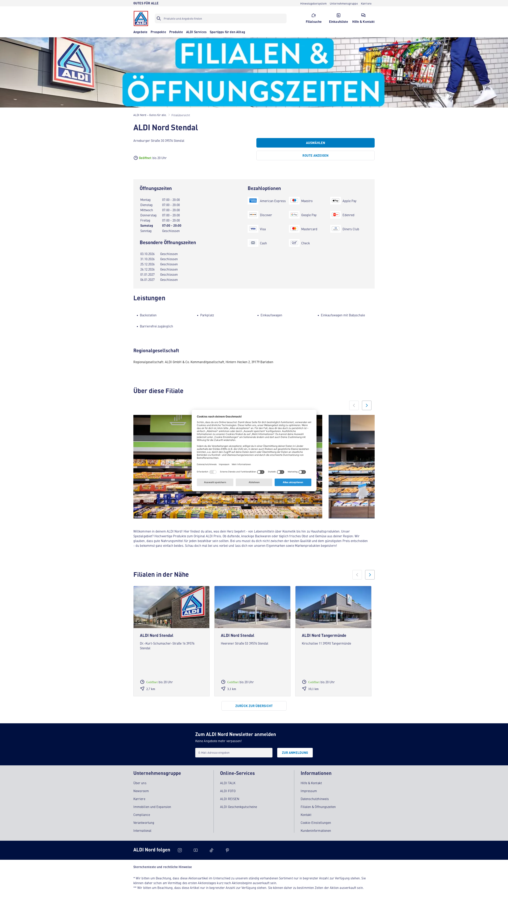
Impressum (309, 791)
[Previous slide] (354, 405)
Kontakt (306, 814)
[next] (370, 575)
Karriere (139, 798)
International (142, 830)
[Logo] (140, 18)
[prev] (357, 575)
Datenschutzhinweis (315, 798)
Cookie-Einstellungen (316, 822)
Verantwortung (143, 822)
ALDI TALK (227, 783)
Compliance (141, 814)
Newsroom (141, 791)
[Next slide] (366, 405)
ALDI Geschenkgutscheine (238, 806)
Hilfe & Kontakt (311, 783)
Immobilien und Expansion (152, 806)
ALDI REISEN (229, 798)
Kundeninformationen (316, 830)
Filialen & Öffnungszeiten (318, 806)
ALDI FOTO (228, 791)
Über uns (139, 783)
